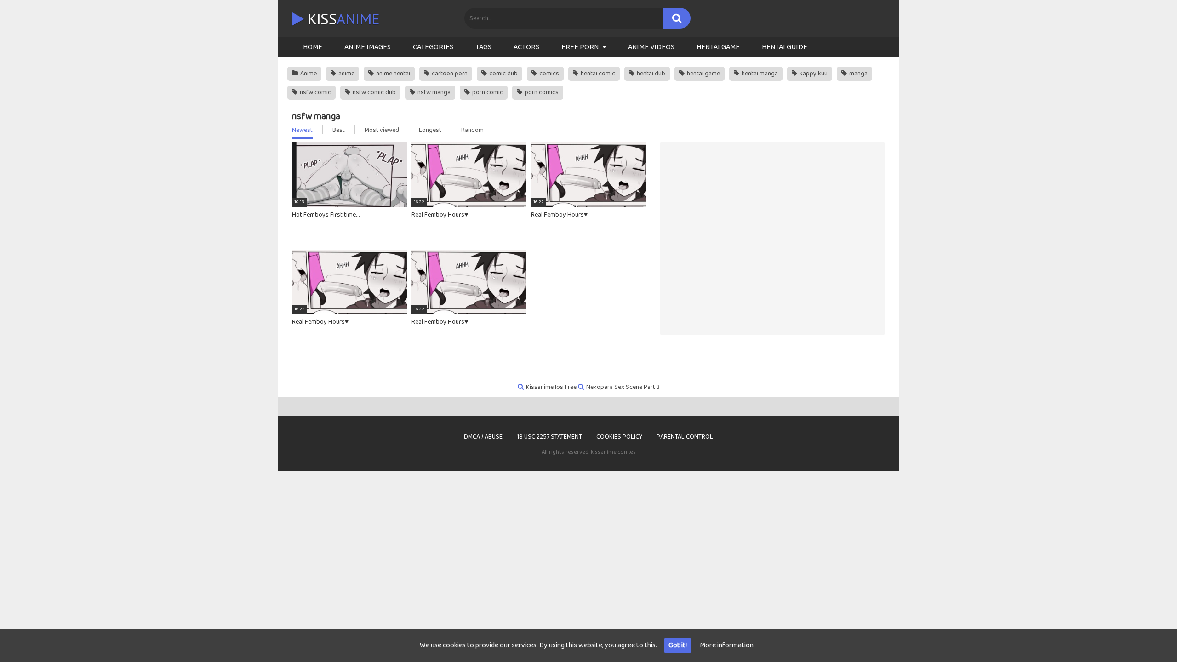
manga (858, 73)
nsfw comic (314, 92)
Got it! (677, 645)
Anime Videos (651, 47)
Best (338, 130)
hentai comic (597, 73)
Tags (483, 47)
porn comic (487, 92)
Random (472, 130)
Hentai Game (718, 47)
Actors (526, 47)
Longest (430, 130)
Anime (308, 73)
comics (548, 73)
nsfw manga (433, 92)
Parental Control (685, 437)
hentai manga (759, 73)
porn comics (541, 92)
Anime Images (367, 47)
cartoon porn (449, 73)
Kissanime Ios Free (551, 387)
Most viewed (382, 130)
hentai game (703, 73)
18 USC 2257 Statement (549, 437)
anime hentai (392, 73)
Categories (433, 47)
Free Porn (580, 47)
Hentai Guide (784, 47)
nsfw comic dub (373, 92)
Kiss (342, 19)
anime (345, 73)
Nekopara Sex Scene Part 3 (623, 387)
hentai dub (650, 73)
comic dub (503, 73)
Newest (302, 130)
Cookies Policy (619, 437)
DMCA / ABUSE (483, 437)
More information (727, 645)
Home (312, 47)
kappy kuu (813, 73)
